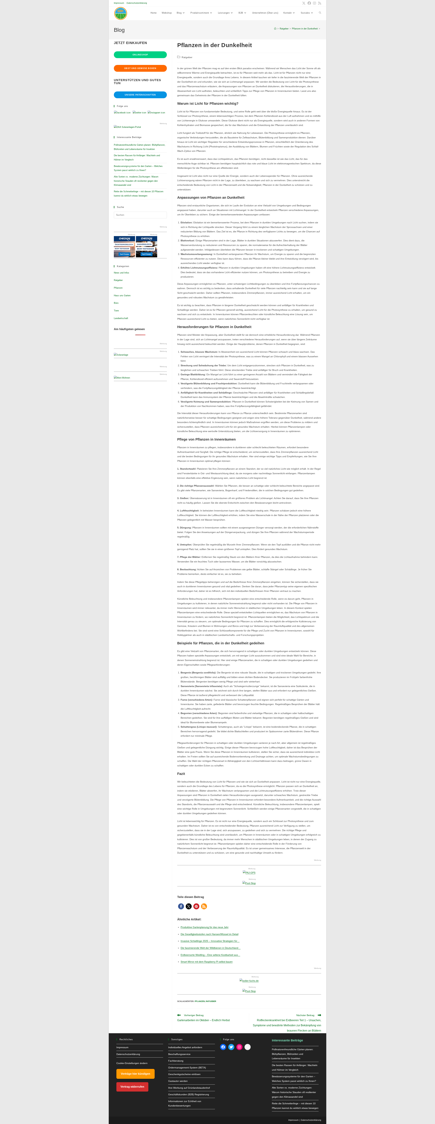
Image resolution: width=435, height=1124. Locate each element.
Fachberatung (175, 1060)
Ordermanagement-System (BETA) (187, 1067)
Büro (116, 303)
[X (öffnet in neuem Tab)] (304, 3)
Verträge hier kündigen (135, 1073)
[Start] (275, 28)
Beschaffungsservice (179, 1054)
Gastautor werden (178, 1081)
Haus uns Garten (122, 295)
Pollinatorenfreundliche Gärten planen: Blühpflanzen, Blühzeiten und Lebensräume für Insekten (292, 1054)
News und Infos (121, 272)
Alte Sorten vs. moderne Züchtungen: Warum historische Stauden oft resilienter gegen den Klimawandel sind (136, 180)
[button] (181, 906)
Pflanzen (200, 1001)
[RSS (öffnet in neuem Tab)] (319, 3)
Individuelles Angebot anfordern (185, 1047)
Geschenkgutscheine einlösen (184, 1074)
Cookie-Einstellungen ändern (131, 1063)
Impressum (119, 3)
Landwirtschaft (121, 318)
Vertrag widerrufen (132, 1086)
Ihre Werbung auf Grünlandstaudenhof (189, 1087)
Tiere (116, 310)
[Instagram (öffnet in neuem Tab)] (314, 3)
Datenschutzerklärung (137, 3)
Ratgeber (187, 57)
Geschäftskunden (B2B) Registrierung (188, 1094)
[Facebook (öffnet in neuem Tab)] (309, 3)
